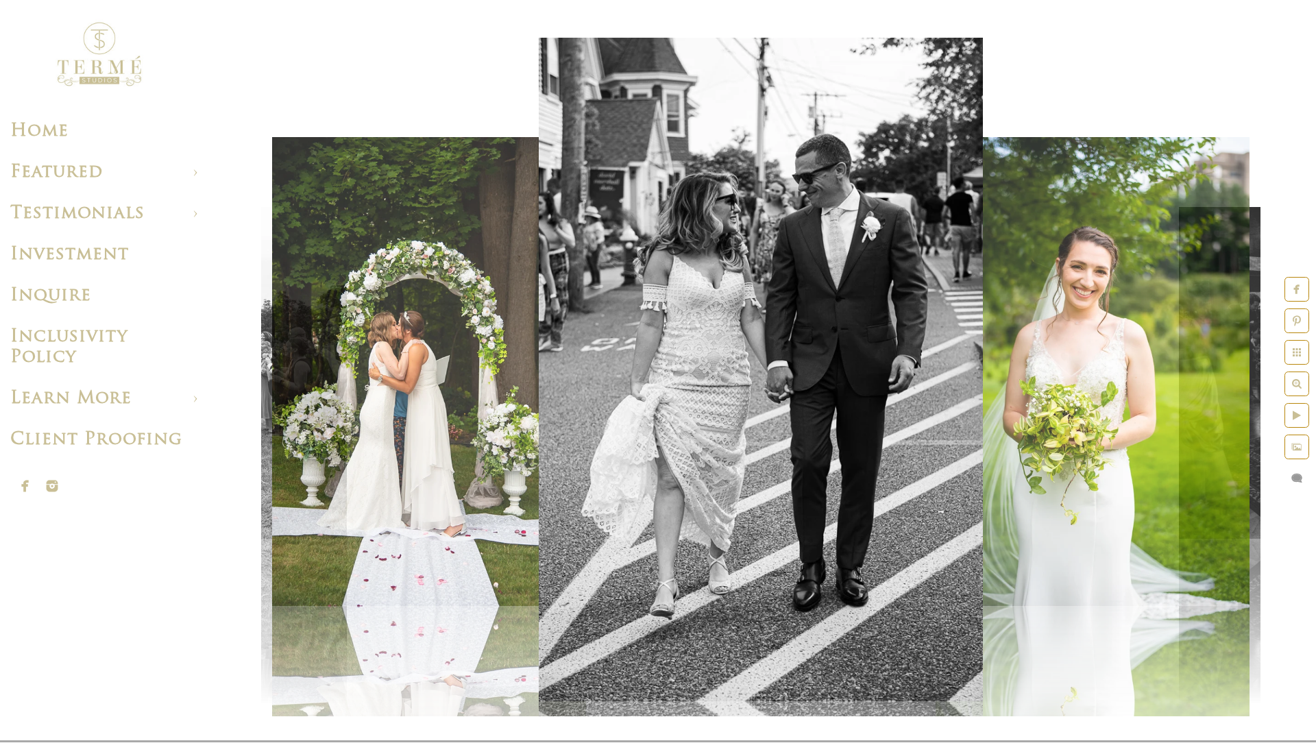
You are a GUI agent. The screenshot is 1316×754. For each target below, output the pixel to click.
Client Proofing (96, 439)
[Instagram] (52, 486)
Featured (56, 172)
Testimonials (77, 213)
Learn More (71, 398)
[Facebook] (25, 486)
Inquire (50, 295)
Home (39, 131)
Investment (69, 254)
